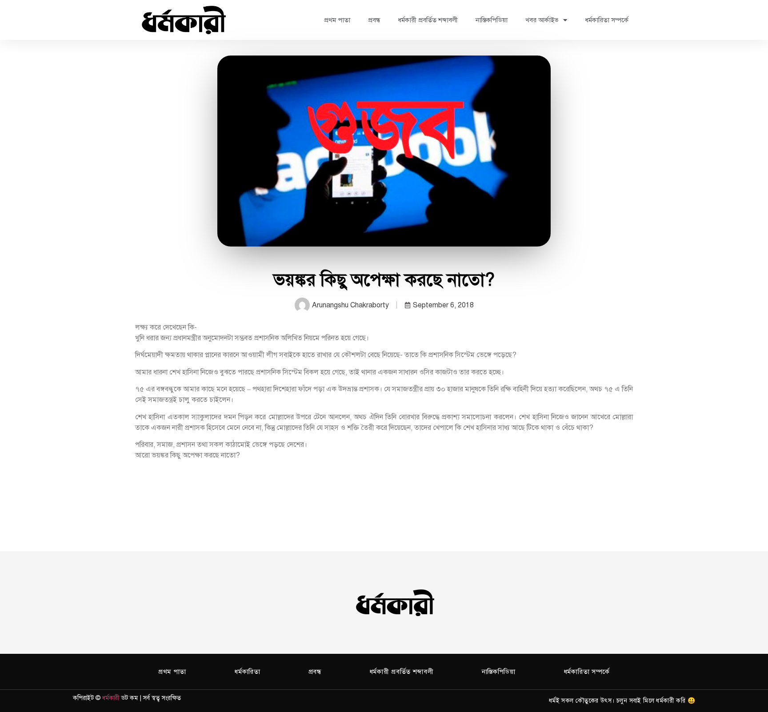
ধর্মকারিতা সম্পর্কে (606, 20)
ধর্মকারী (111, 698)
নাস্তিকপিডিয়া (492, 20)
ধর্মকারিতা (247, 672)
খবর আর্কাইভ (542, 20)
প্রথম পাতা (337, 20)
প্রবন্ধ (374, 20)
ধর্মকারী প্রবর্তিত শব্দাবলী (428, 20)
